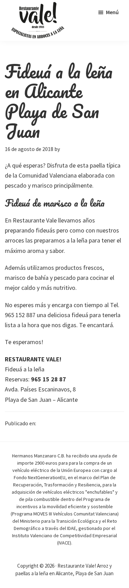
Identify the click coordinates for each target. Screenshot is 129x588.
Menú (112, 12)
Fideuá (44, 423)
